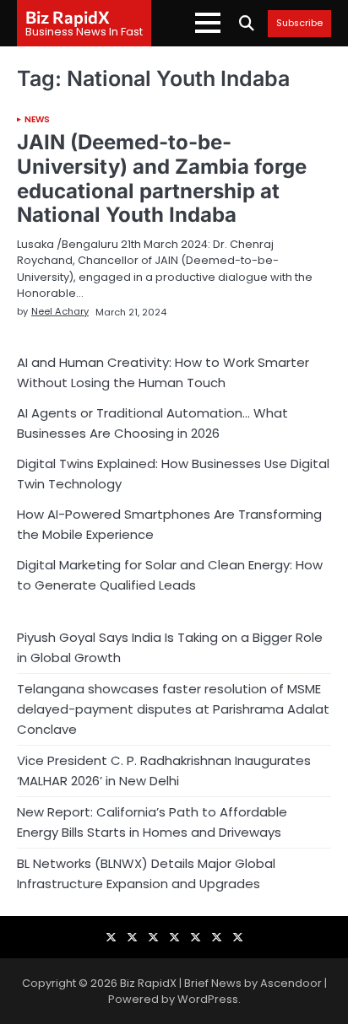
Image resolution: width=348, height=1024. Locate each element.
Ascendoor (291, 983)
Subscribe (299, 24)
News (37, 120)
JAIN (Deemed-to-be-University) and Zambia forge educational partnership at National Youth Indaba (162, 178)
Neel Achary (60, 311)
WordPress (207, 999)
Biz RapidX (67, 17)
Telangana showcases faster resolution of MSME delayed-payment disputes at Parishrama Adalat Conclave (173, 709)
